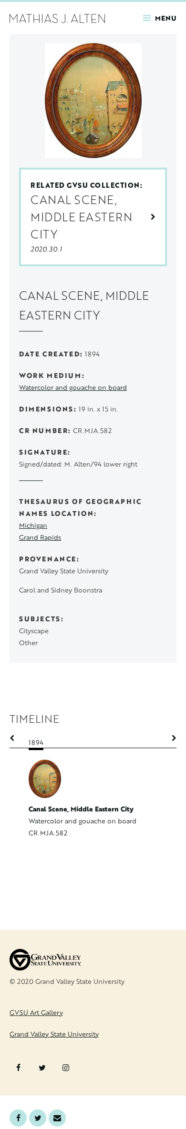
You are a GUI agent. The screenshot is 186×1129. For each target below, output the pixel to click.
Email (57, 1118)
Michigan (33, 525)
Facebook (18, 1118)
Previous (17, 738)
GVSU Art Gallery (36, 1012)
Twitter (37, 1118)
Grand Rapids (40, 537)
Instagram (65, 1067)
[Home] (57, 17)
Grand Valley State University (54, 1033)
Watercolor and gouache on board (73, 387)
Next (169, 738)
